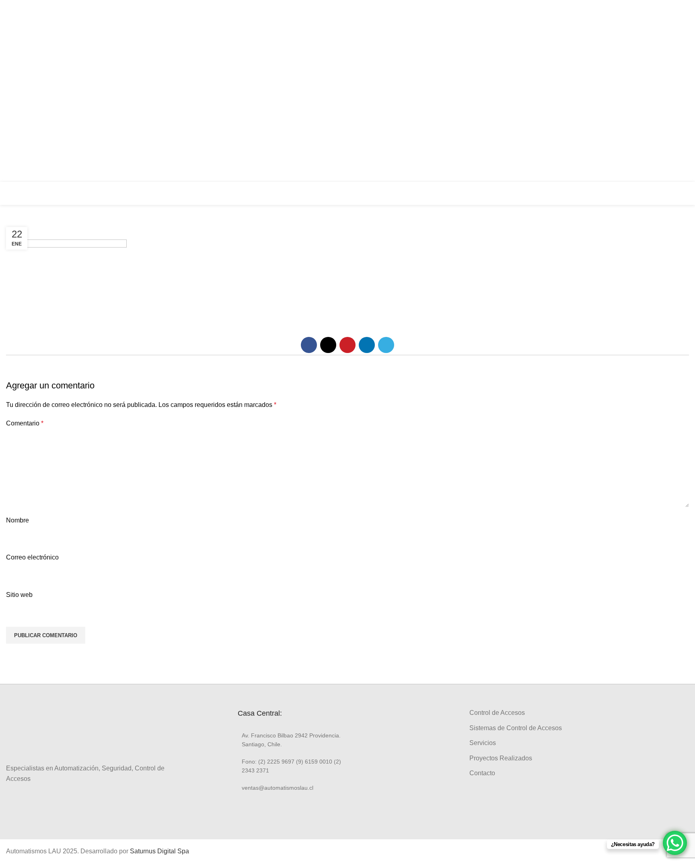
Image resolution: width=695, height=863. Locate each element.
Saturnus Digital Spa (159, 851)
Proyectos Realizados (500, 758)
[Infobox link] (639, 193)
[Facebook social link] (680, 68)
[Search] (686, 193)
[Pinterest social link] (347, 345)
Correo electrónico (32, 557)
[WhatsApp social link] (680, 114)
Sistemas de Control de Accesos (515, 728)
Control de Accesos (497, 712)
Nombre (17, 520)
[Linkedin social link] (680, 99)
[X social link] (328, 345)
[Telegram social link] (386, 345)
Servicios (482, 742)
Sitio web (19, 594)
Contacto (482, 773)
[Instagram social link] (680, 83)
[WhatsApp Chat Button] (675, 843)
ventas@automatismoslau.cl (610, 91)
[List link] (289, 740)
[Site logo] (34, 193)
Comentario (24, 423)
